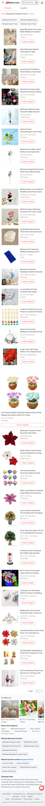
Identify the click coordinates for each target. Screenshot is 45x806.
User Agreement (16, 799)
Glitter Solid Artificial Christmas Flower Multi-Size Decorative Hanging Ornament (31, 491)
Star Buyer (15, 796)
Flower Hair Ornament (9, 767)
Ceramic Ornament (22, 763)
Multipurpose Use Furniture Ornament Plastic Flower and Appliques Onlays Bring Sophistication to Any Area (30, 611)
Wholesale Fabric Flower (29, 24)
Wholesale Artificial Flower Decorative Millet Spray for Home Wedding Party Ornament (31, 110)
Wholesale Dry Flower (30, 742)
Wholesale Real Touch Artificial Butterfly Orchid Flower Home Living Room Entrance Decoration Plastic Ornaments (31, 190)
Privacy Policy (27, 799)
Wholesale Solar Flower (31, 746)
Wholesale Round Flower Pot (11, 746)
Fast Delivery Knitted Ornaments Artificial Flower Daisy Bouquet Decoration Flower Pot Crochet (21, 413)
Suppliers (24, 8)
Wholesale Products (17, 729)
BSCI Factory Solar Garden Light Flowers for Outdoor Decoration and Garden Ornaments (30, 571)
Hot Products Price (19, 794)
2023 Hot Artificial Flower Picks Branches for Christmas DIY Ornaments (31, 671)
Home (3, 729)
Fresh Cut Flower (7, 763)
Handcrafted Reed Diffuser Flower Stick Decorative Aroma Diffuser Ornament (31, 230)
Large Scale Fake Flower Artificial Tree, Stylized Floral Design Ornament (30, 350)
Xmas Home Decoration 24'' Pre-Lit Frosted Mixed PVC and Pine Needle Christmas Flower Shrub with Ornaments (32, 531)
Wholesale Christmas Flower (11, 742)
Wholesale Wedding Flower (28, 20)
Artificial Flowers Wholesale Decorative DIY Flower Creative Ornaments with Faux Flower (31, 210)
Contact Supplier (28, 41)
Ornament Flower (21, 731)
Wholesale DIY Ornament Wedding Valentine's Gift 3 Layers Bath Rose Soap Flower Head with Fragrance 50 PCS (31, 250)
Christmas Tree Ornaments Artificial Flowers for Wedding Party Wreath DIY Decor (31, 591)
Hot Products (6, 794)
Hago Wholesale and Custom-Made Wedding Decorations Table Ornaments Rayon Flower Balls (31, 30)
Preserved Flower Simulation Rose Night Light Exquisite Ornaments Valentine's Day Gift (31, 551)
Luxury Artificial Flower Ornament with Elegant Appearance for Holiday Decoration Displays (28, 290)
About (8, 799)
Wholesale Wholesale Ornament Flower (14, 754)
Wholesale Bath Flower (9, 750)
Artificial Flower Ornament (28, 767)
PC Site (23, 796)
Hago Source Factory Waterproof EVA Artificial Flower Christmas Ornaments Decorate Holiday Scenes (32, 330)
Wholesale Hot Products (34, 794)
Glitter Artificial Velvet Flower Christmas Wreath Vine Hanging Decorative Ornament (32, 451)
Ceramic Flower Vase (9, 771)
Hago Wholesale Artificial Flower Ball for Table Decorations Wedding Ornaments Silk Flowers (29, 50)
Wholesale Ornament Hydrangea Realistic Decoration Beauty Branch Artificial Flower (31, 270)
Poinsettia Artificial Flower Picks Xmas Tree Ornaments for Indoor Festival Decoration (32, 631)
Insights (30, 796)
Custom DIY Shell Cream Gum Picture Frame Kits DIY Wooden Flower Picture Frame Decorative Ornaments (31, 310)
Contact (36, 799)
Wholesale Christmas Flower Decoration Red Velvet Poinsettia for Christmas (30, 431)
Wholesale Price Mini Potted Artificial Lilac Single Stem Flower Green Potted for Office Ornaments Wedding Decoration (32, 150)
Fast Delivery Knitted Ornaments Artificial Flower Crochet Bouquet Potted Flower (31, 471)
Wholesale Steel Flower (9, 20)
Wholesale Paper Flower (10, 24)
